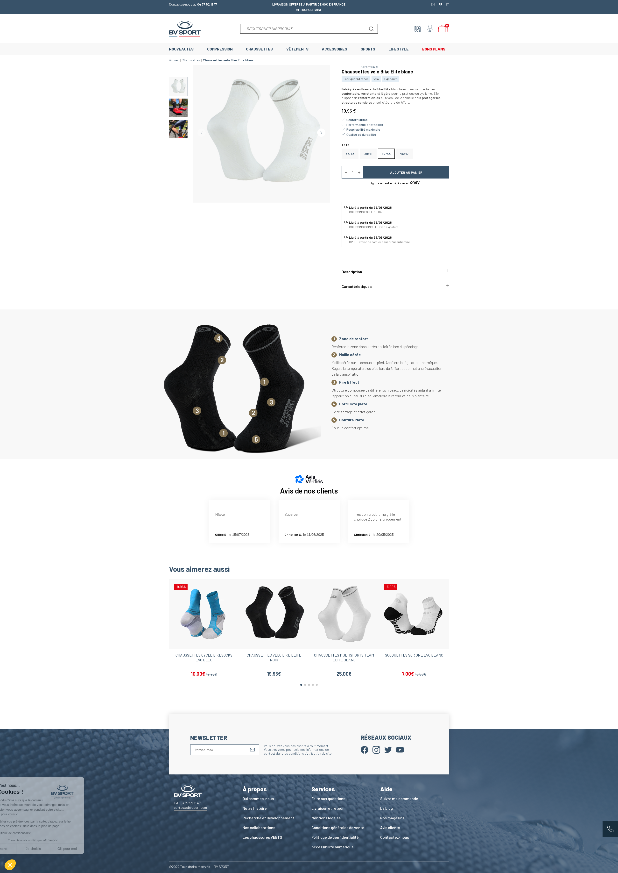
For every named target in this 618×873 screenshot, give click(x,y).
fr (440, 4)
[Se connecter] (430, 29)
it (447, 4)
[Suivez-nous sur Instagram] (376, 749)
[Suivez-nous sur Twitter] (388, 749)
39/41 (368, 153)
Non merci (21, 849)
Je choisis (55, 849)
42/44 (386, 154)
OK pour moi (89, 849)
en (433, 4)
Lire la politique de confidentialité (31, 833)
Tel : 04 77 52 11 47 (187, 803)
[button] (10, 865)
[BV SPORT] (185, 28)
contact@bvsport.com (190, 807)
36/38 (350, 153)
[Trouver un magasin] (417, 29)
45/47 (404, 153)
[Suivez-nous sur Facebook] (364, 749)
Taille (345, 145)
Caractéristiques (357, 286)
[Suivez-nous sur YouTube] (400, 749)
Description (352, 271)
